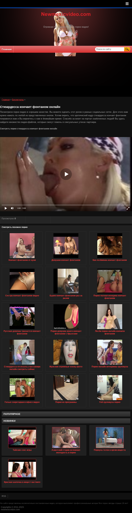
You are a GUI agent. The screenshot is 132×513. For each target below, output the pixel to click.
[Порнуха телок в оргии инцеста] (109, 437)
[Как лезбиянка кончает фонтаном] (109, 258)
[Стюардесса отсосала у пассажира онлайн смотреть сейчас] (22, 365)
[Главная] (66, 16)
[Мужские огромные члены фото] (65, 365)
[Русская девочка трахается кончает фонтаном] (22, 329)
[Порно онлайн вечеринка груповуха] (109, 365)
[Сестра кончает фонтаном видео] (22, 294)
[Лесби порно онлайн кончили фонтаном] (109, 329)
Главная (7, 49)
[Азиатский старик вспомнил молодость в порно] (65, 437)
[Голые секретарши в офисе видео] (22, 400)
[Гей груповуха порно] (109, 400)
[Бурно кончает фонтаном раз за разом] (65, 294)
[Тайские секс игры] (22, 437)
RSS (4, 496)
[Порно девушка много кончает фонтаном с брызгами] (65, 329)
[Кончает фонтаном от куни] (22, 258)
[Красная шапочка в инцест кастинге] (22, 469)
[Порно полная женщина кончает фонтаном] (109, 294)
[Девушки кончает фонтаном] (65, 258)
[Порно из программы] (65, 400)
